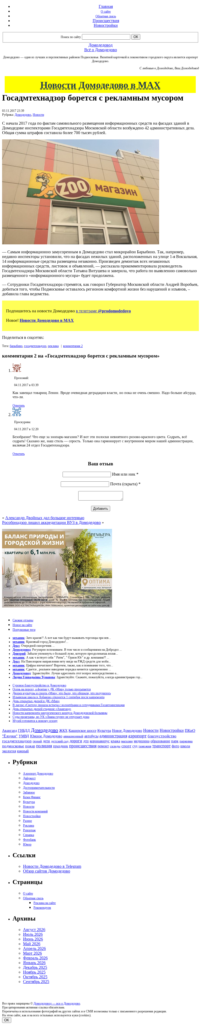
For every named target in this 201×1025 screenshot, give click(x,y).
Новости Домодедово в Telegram (52, 866)
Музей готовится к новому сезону (35, 721)
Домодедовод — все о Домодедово (57, 1003)
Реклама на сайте (45, 903)
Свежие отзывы (23, 620)
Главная (106, 6)
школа (185, 746)
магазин (127, 741)
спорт (126, 746)
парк (174, 741)
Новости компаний (35, 811)
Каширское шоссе (82, 730)
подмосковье (13, 746)
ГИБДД (24, 731)
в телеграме (103, 311)
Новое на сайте (22, 625)
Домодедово (23, 115)
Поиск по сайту (71, 37)
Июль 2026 (33, 934)
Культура (104, 731)
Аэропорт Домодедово (38, 773)
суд (134, 746)
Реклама (28, 825)
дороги (76, 741)
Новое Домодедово (127, 730)
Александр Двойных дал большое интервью (44, 518)
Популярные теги (24, 630)
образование (160, 741)
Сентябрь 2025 (36, 981)
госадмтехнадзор (35, 346)
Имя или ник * (125, 474)
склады (115, 746)
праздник (60, 746)
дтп (86, 741)
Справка (28, 835)
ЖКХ (63, 730)
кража (115, 741)
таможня (144, 746)
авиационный (73, 736)
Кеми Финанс (32, 797)
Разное (27, 821)
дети (46, 741)
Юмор (27, 844)
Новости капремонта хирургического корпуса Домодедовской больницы (60, 713)
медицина (141, 741)
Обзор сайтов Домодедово (46, 871)
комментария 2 (73, 346)
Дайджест (29, 778)
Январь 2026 (34, 962)
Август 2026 (34, 929)
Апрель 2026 (34, 948)
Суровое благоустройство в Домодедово (39, 685)
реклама (53, 346)
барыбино (16, 346)
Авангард (9, 730)
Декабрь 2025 (35, 967)
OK (6, 1020)
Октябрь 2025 (35, 977)
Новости (38, 115)
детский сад (60, 741)
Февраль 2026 (35, 958)
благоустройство (162, 736)
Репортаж (29, 830)
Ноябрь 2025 (34, 972)
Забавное (29, 792)
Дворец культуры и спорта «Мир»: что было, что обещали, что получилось (62, 693)
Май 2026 (31, 944)
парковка (186, 741)
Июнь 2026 (33, 939)
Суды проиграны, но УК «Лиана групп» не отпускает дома (51, 717)
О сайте (106, 11)
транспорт (161, 746)
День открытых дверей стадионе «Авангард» (42, 709)
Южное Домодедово (46, 736)
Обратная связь (106, 16)
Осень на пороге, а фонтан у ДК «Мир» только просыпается (52, 689)
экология (9, 751)
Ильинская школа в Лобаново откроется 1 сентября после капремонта (58, 697)
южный (23, 751)
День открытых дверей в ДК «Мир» (36, 701)
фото (175, 746)
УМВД (24, 736)
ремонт (103, 746)
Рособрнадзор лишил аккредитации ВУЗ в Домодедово (51, 522)
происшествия (83, 745)
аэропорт (137, 735)
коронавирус (100, 741)
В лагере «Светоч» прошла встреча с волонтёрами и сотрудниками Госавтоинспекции (69, 705)
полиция (44, 745)
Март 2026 (32, 953)
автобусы (91, 736)
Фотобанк (29, 840)
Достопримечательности (39, 788)
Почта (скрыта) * (125, 484)
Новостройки (106, 25)
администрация (113, 736)
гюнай (37, 741)
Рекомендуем (42, 908)
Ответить (19, 405)
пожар (30, 746)
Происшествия (106, 20)
